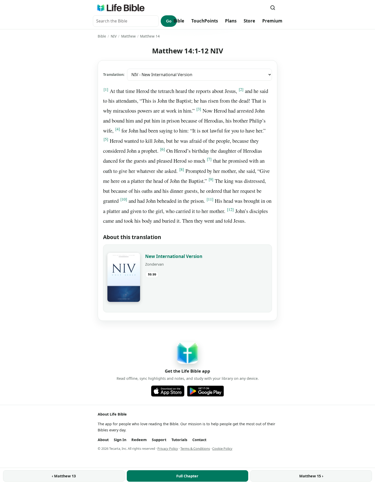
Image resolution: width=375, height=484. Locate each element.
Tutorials (179, 439)
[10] (123, 199)
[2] (241, 89)
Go (168, 21)
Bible (178, 21)
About (103, 439)
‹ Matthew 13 (64, 476)
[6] (162, 149)
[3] (198, 109)
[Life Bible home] (121, 7)
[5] (106, 139)
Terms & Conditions (195, 448)
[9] (211, 179)
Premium (272, 21)
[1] (106, 89)
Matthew (128, 36)
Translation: (113, 74)
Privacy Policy (167, 448)
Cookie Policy (222, 448)
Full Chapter (187, 476)
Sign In (120, 439)
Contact (199, 439)
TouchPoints (204, 21)
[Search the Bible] (272, 7)
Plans (230, 21)
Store (249, 21)
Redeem (139, 439)
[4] (117, 129)
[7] (209, 159)
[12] (230, 209)
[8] (181, 169)
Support (159, 439)
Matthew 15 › (311, 476)
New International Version (173, 256)
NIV (114, 36)
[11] (210, 199)
